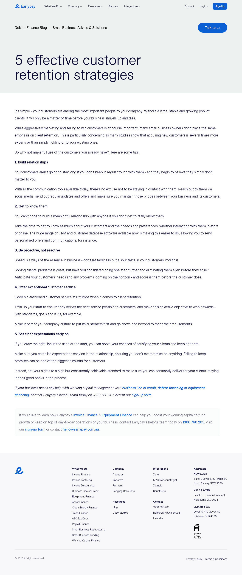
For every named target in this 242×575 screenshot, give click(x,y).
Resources (94, 6)
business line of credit (139, 388)
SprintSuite (159, 491)
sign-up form (35, 429)
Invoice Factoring (82, 480)
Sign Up (219, 6)
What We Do (51, 6)
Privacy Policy (194, 559)
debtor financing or (173, 388)
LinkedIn (158, 518)
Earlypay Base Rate (124, 491)
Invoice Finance (85, 415)
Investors (118, 480)
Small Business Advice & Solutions (80, 28)
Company (73, 6)
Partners (114, 6)
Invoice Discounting (83, 485)
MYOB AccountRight (165, 480)
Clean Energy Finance (84, 507)
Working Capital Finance (86, 540)
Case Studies (120, 512)
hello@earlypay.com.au (81, 429)
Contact (189, 6)
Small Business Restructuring (89, 529)
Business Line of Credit (85, 491)
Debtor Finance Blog (31, 28)
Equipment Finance (117, 415)
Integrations (131, 6)
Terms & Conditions (216, 559)
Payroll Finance (80, 524)
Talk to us (212, 28)
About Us (118, 474)
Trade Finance (80, 513)
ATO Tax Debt (80, 518)
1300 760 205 (193, 422)
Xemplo (157, 485)
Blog (115, 507)
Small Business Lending (85, 535)
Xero (156, 474)
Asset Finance (80, 502)
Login (203, 6)
